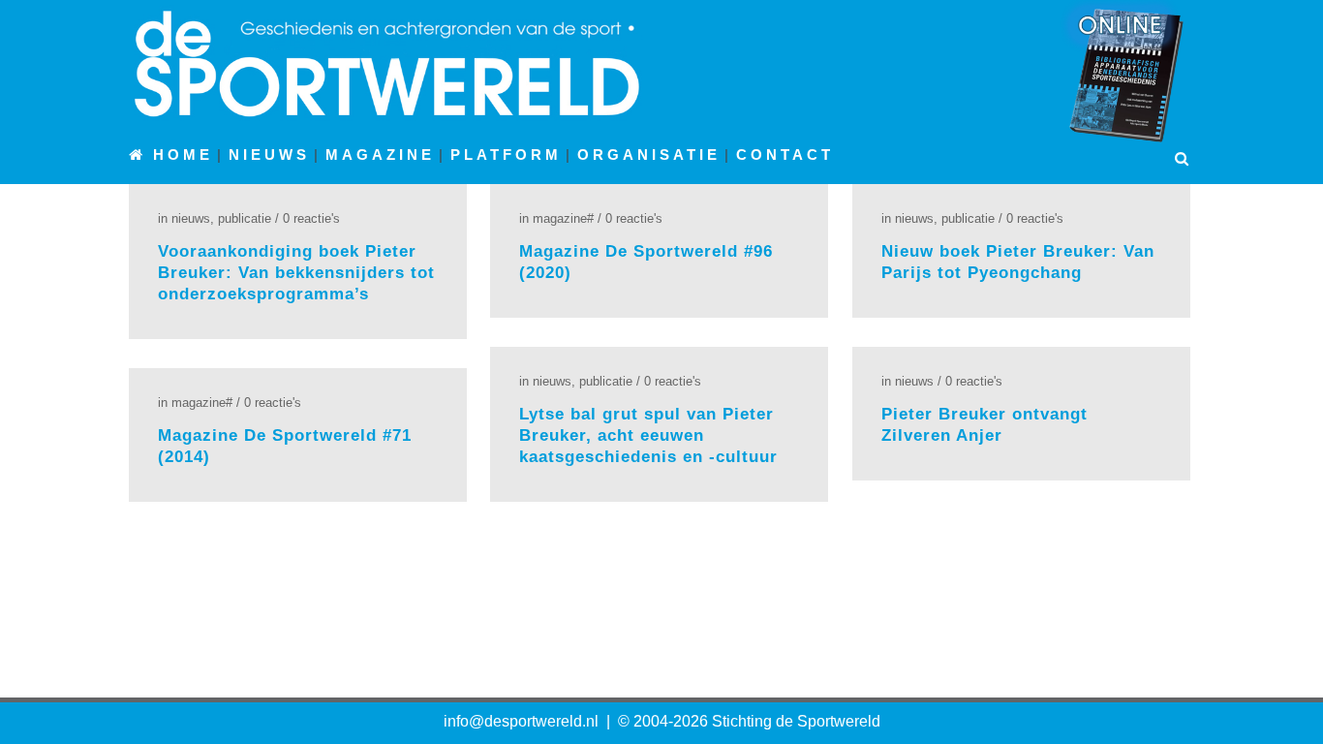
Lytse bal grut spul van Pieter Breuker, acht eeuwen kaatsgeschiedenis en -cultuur (648, 435)
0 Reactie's (311, 218)
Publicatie (244, 218)
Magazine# (563, 218)
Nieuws (190, 218)
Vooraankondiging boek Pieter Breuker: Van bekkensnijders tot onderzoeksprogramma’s (296, 272)
